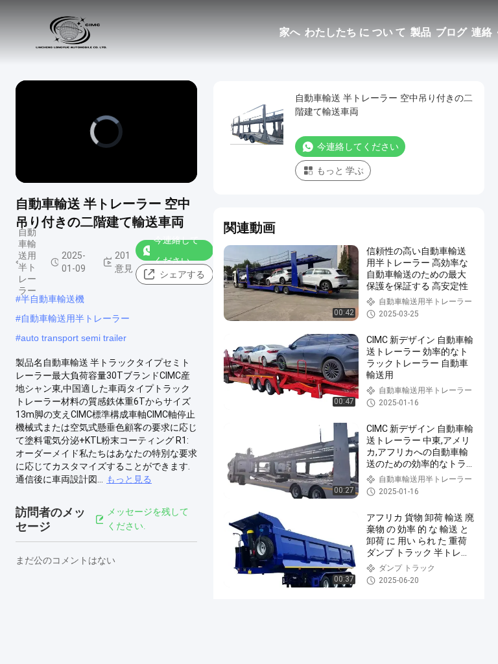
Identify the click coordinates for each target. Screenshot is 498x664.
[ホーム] (71, 32)
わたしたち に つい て (355, 32)
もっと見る (129, 479)
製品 (420, 32)
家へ (289, 32)
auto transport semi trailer (73, 338)
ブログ (451, 32)
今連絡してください (176, 250)
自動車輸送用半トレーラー (75, 318)
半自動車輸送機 (52, 299)
